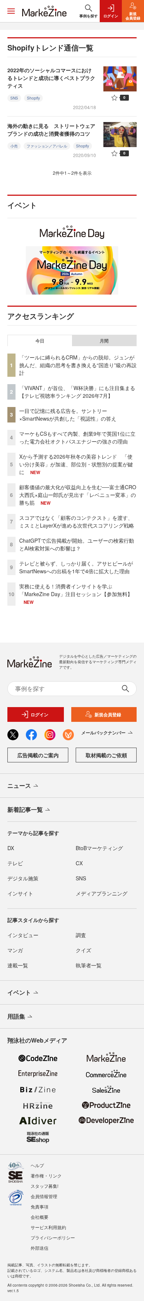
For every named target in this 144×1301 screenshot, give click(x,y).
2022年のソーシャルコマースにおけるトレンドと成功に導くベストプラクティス (51, 77)
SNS (14, 98)
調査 (81, 935)
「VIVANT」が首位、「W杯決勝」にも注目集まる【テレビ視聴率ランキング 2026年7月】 (77, 391)
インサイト (20, 893)
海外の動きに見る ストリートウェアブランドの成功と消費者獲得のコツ (51, 129)
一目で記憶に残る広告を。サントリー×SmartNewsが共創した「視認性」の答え (67, 414)
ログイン (39, 714)
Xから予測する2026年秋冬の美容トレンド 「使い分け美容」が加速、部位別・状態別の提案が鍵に (76, 464)
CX (79, 863)
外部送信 (39, 1248)
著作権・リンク (46, 1175)
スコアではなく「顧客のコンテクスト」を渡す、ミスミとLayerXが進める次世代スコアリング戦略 (76, 521)
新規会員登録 (108, 714)
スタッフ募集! (44, 1186)
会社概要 (39, 1217)
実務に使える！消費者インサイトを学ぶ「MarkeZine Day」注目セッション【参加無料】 (76, 590)
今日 (39, 340)
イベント (19, 992)
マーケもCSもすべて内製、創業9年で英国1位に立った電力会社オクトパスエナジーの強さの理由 (77, 437)
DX (10, 848)
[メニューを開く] (11, 11)
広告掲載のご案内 (38, 755)
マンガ (15, 950)
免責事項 (39, 1206)
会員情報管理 (44, 1196)
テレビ (15, 863)
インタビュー (22, 935)
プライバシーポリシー (53, 1237)
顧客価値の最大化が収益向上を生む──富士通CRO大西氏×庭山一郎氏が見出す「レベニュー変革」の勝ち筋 (77, 494)
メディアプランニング (101, 893)
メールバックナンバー (103, 732)
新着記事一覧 (25, 809)
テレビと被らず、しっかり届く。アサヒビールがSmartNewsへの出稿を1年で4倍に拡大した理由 (76, 567)
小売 (14, 146)
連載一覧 (17, 965)
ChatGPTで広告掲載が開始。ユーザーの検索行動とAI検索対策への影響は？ (76, 544)
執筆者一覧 (89, 965)
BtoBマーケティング (99, 848)
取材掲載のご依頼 (106, 755)
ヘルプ (37, 1165)
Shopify (33, 98)
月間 (104, 340)
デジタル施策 (22, 878)
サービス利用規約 (48, 1227)
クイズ (83, 950)
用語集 (16, 1016)
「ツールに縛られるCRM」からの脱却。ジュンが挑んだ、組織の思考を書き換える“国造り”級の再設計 (78, 365)
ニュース (19, 785)
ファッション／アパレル (47, 146)
